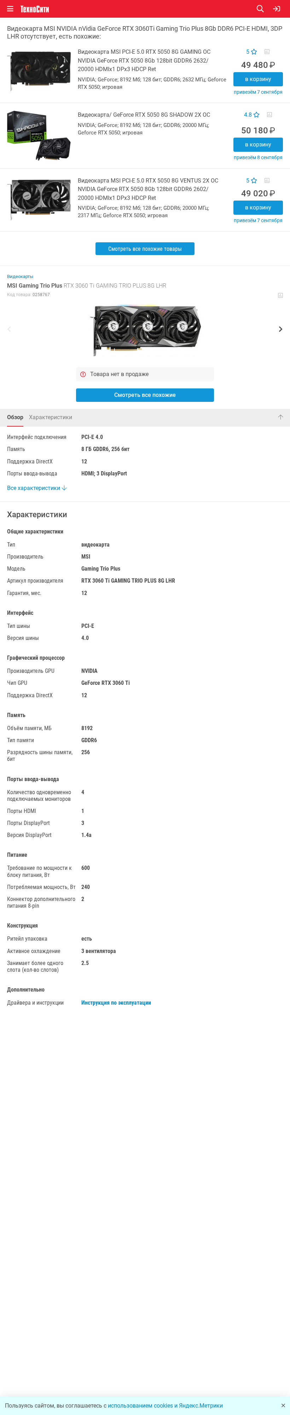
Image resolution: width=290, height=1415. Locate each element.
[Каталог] (10, 9)
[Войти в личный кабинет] (276, 9)
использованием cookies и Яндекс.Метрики (165, 1405)
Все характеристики (34, 488)
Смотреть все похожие (145, 395)
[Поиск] (265, 9)
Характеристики (50, 417)
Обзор (15, 417)
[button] (145, 330)
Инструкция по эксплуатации (116, 1002)
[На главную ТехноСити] (35, 9)
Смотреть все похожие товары (145, 249)
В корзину (258, 79)
